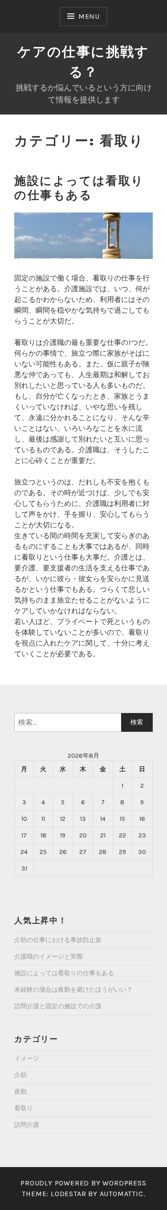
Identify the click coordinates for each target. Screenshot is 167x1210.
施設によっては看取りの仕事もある (79, 188)
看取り (23, 1108)
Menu (89, 16)
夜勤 (20, 1091)
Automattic (121, 1193)
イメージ (26, 1058)
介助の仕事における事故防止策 (58, 940)
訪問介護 (26, 1125)
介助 (20, 1075)
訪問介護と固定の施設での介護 (58, 1006)
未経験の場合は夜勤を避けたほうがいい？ (73, 989)
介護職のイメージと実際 (48, 956)
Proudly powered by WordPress (83, 1183)
